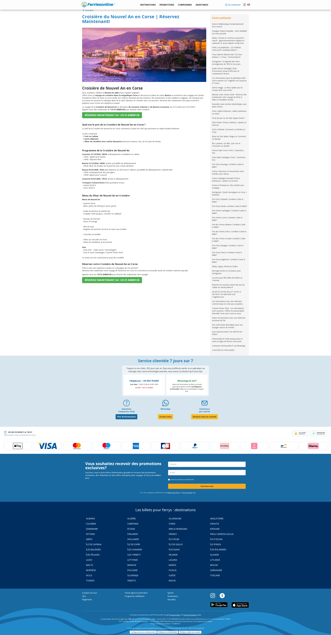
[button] (202, 5)
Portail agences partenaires (136, 593)
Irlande (173, 554)
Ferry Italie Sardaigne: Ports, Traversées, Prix (229, 158)
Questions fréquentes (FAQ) (126, 410)
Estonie (90, 534)
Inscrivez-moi (207, 486)
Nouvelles (89, 10)
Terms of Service (187, 493)
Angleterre (216, 518)
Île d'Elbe (174, 539)
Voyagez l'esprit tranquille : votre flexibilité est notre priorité (229, 32)
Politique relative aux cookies (190, 632)
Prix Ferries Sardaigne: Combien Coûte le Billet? (229, 211)
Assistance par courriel (204, 410)
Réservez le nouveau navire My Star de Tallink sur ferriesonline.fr (228, 286)
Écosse (131, 528)
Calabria (91, 523)
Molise (214, 565)
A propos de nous (89, 593)
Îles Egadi (174, 549)
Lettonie (132, 559)
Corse (172, 523)
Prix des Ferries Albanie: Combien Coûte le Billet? (228, 225)
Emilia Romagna (178, 528)
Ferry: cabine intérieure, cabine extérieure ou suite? (229, 112)
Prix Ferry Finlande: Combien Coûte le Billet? (227, 200)
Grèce (89, 539)
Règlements (87, 599)
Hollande (133, 539)
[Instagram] (214, 595)
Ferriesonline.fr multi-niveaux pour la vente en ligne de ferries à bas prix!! (227, 340)
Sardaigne (216, 570)
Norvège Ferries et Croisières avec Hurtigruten (226, 272)
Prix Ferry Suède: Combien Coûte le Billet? (229, 206)
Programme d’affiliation (134, 596)
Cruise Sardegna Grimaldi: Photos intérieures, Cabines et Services (226, 179)
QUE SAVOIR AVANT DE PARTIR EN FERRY (227, 333)
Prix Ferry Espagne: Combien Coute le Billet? (227, 246)
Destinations (172, 596)
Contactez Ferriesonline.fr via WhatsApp (228, 346)
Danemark (92, 528)
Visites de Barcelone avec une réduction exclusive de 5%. (228, 319)
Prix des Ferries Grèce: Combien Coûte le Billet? (229, 232)
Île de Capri (133, 544)
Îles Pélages (93, 554)
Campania (132, 523)
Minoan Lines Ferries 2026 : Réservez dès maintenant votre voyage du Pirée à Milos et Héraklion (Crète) (229, 97)
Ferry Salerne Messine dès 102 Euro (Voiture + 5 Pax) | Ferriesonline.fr (227, 55)
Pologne (132, 570)
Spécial (170, 593)
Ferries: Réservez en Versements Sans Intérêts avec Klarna (228, 172)
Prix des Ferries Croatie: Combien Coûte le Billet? (228, 239)
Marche (131, 565)
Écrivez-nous (165, 416)
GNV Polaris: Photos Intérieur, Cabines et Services (229, 123)
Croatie (214, 523)
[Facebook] (222, 595)
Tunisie (90, 580)
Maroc (172, 565)
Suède (172, 575)
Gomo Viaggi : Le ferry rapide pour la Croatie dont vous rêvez (227, 88)
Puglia (172, 570)
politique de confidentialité (185, 479)
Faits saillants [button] (221, 18)
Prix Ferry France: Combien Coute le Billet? (227, 253)
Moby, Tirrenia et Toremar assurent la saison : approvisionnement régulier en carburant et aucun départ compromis (228, 40)
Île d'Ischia (216, 539)
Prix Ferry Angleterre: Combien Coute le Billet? (228, 260)
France (173, 534)
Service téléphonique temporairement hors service (228, 25)
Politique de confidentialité (167, 632)
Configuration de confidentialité (143, 632)
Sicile (89, 575)
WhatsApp (165, 409)
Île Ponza (215, 544)
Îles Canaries (134, 549)
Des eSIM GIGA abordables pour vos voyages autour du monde (227, 326)
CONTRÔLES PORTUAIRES (223, 350)
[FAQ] (126, 404)
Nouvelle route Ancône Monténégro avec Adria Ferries (229, 105)
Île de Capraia (93, 544)
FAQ (84, 596)
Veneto (131, 580)
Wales (172, 580)
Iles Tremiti (134, 554)
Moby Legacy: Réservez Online (225, 266)
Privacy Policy (175, 615)
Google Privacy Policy (173, 493)
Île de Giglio (176, 544)
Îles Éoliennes (218, 549)
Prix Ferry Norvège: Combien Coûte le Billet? (228, 165)
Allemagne (175, 518)
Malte (89, 565)
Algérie (131, 518)
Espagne (215, 528)
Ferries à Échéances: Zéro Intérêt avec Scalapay (228, 186)
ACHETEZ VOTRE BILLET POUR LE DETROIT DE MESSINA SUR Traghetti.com (226, 294)
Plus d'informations (126, 416)
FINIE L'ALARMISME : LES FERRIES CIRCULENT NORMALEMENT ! (226, 48)
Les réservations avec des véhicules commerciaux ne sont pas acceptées (227, 302)
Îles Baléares (93, 549)
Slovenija (132, 575)
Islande (214, 554)
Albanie (90, 518)
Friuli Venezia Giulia (222, 534)
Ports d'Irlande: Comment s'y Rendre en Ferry (228, 130)
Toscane (215, 575)
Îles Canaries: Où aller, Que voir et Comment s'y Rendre (226, 144)
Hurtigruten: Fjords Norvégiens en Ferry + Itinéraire (229, 193)
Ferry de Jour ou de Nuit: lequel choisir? (228, 118)
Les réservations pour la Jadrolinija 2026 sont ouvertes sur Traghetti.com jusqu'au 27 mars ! (229, 80)
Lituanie (215, 559)
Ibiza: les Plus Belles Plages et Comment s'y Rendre (229, 137)
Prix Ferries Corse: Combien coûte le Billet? (227, 218)
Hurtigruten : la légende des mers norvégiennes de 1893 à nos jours (226, 62)
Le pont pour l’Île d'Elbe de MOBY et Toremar (227, 279)
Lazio (89, 559)
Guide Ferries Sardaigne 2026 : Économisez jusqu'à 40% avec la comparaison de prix (225, 71)
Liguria (173, 559)
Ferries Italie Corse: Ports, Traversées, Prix (228, 151)
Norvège (91, 570)
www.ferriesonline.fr (99, 4)
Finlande (132, 534)
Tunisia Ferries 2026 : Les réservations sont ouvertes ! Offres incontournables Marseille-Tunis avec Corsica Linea (228, 311)
